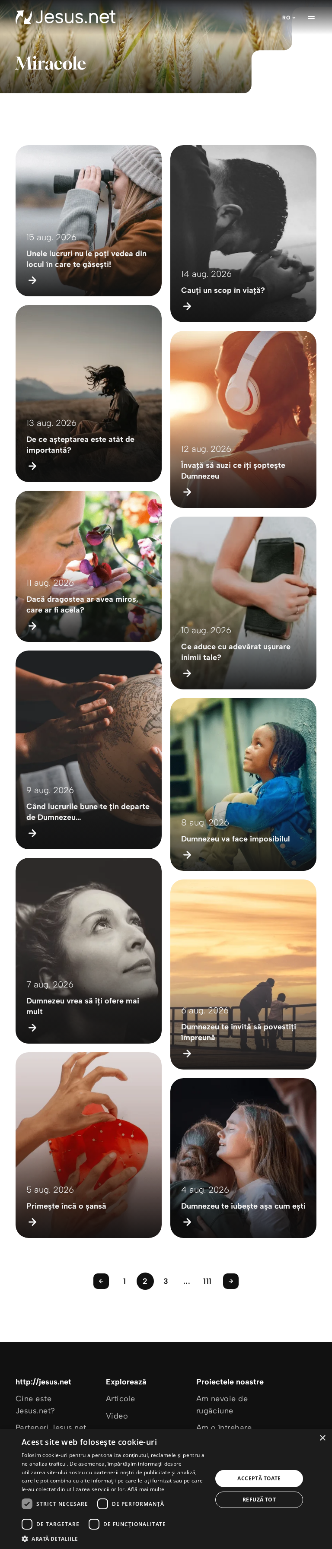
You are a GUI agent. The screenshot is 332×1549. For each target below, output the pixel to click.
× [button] (322, 1438)
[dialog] (166, 1489)
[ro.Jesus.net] (65, 17)
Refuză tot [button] (259, 1499)
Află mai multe (146, 1489)
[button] (114, 1538)
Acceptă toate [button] (259, 1478)
